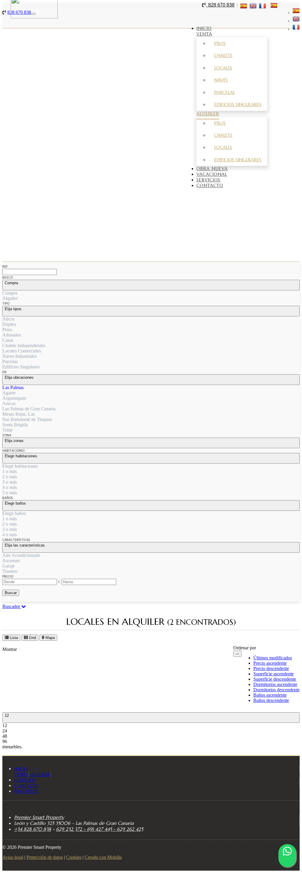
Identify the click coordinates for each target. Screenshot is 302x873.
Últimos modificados (272, 657)
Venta (204, 34)
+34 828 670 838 (32, 829)
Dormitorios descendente (276, 689)
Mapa (49, 637)
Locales (223, 68)
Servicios (24, 780)
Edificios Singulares (237, 104)
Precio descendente (271, 668)
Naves (221, 80)
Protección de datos (45, 857)
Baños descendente (271, 700)
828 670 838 (220, 4)
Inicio (21, 769)
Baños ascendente (270, 695)
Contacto (209, 185)
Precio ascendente (270, 663)
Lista (13, 637)
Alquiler (207, 113)
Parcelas (224, 92)
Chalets (223, 55)
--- (237, 653)
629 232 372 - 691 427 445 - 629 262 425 (99, 829)
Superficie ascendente (273, 673)
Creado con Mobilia (103, 857)
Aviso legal (12, 857)
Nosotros (26, 791)
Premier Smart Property (39, 817)
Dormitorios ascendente (275, 684)
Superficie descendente (274, 679)
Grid (32, 637)
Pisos (220, 43)
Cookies (73, 857)
